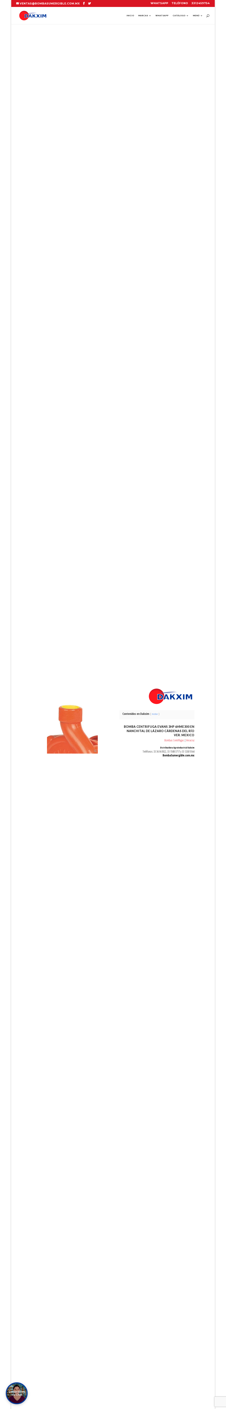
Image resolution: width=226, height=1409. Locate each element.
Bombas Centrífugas (174, 740)
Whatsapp (159, 3)
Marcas (143, 15)
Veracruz (190, 740)
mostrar (155, 714)
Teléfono (180, 3)
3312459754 (200, 3)
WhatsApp (162, 15)
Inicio (130, 15)
